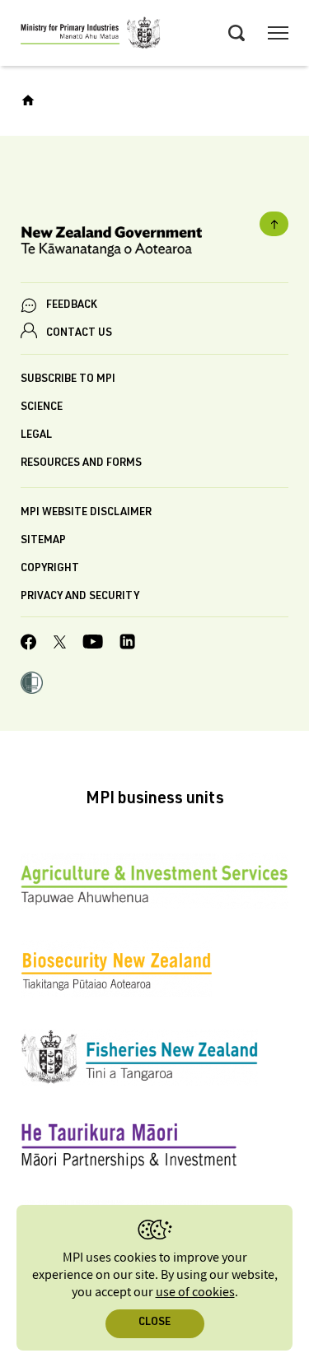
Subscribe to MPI (68, 379)
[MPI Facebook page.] (29, 644)
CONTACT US (79, 333)
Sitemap (43, 541)
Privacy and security (80, 597)
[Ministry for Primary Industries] (91, 35)
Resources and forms (81, 463)
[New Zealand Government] (154, 244)
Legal (36, 435)
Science (42, 407)
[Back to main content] (274, 224)
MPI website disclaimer (86, 513)
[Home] (28, 100)
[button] (32, 685)
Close (154, 1323)
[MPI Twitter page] (60, 644)
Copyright (50, 569)
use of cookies (195, 1292)
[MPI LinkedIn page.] (127, 644)
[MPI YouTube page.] (92, 644)
